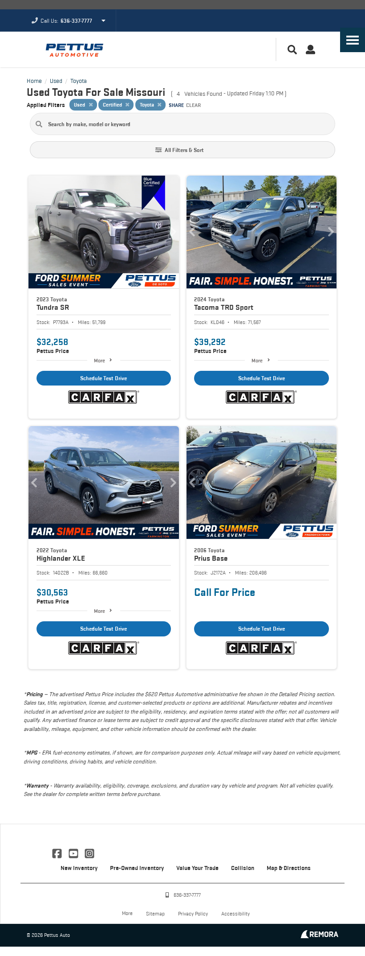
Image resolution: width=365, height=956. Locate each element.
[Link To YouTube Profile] (74, 853)
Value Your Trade (197, 867)
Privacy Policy (193, 913)
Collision (242, 867)
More (99, 360)
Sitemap (155, 913)
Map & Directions (289, 867)
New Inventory (79, 867)
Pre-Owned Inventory (137, 867)
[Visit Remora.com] (319, 936)
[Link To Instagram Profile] (89, 853)
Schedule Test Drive (103, 378)
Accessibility (235, 913)
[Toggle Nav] (352, 40)
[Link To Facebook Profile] (58, 853)
